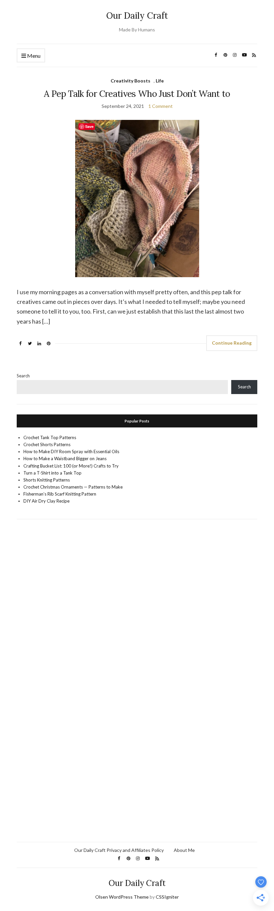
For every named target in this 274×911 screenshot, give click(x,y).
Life (160, 80)
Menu (33, 55)
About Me (184, 850)
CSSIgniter (167, 897)
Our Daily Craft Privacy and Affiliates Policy (119, 850)
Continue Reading (232, 343)
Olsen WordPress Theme (122, 897)
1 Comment (160, 106)
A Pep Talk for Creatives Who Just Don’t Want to (137, 93)
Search (23, 375)
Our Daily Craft (137, 15)
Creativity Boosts (130, 80)
